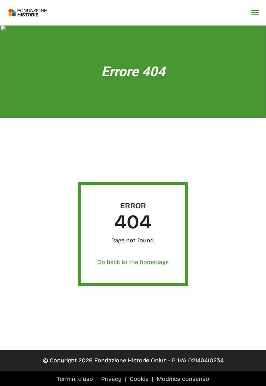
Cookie (140, 378)
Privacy (112, 378)
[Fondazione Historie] (27, 12)
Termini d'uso (76, 378)
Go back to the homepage (133, 262)
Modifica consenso (183, 378)
